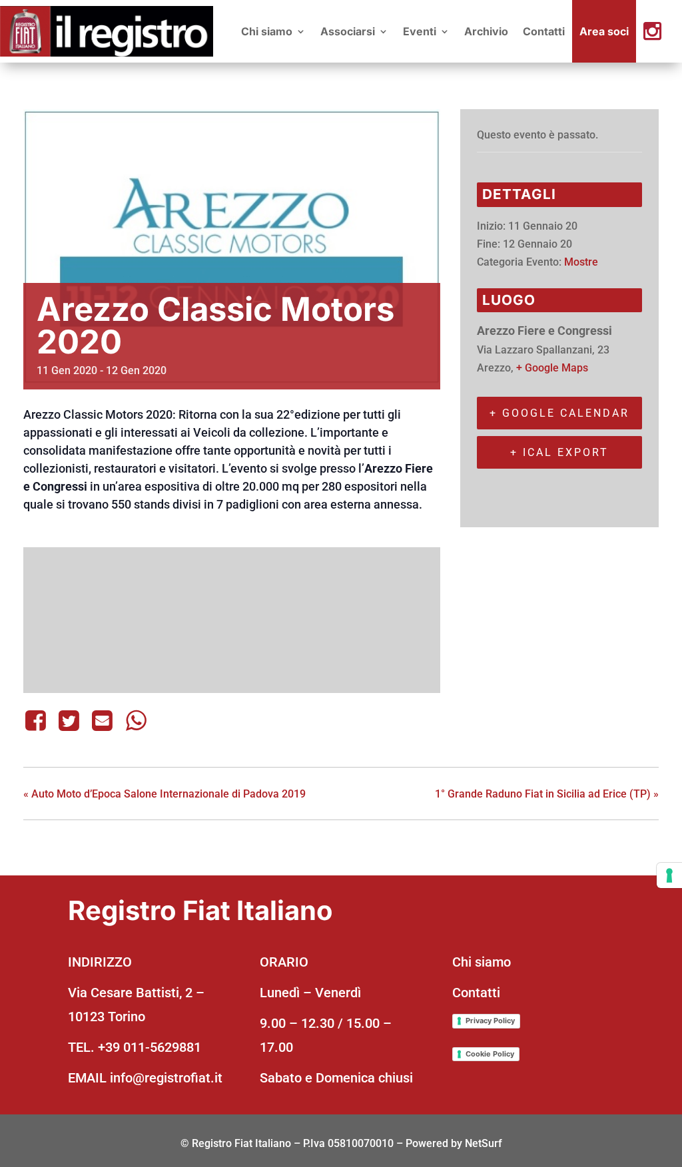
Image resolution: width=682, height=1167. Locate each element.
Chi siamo (266, 31)
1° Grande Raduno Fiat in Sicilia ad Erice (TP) (547, 794)
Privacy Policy (490, 1020)
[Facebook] (37, 720)
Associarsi (347, 31)
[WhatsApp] (136, 720)
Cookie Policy (490, 1053)
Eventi (419, 31)
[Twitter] (68, 720)
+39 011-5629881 (149, 1047)
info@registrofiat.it (166, 1078)
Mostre (581, 262)
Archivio (486, 31)
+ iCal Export (559, 452)
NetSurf (483, 1143)
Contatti (544, 31)
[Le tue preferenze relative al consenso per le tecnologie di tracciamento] (669, 875)
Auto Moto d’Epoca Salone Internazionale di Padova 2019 (164, 794)
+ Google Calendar (559, 413)
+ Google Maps (552, 367)
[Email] (102, 720)
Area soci (604, 31)
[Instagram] (659, 31)
